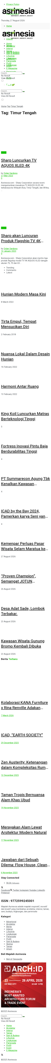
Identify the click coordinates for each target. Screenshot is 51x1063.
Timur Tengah (17, 106)
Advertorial (11, 921)
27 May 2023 (7, 175)
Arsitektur (10, 46)
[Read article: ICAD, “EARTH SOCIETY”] (25, 722)
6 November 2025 (9, 872)
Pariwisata (11, 61)
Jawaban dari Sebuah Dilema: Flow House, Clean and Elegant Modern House (24, 864)
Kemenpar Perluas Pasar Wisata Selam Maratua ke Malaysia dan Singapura (23, 548)
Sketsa (9, 944)
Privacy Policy (12, 4)
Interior (9, 48)
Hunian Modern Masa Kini (23, 294)
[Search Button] (23, 73)
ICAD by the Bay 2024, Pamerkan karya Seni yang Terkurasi (24, 516)
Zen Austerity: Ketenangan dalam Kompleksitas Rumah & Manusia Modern (25, 767)
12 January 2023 (8, 251)
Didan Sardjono (11, 173)
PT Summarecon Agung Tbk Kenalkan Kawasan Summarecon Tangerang (25, 483)
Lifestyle (10, 56)
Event (8, 66)
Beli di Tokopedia (14, 959)
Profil (8, 63)
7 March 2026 (7, 715)
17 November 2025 (10, 840)
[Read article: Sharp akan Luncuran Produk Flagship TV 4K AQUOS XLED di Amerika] (25, 210)
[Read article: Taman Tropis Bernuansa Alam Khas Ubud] (25, 782)
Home (9, 26)
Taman (9, 51)
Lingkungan (11, 65)
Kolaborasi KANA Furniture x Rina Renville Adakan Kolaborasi (24, 707)
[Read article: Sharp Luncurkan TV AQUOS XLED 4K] (25, 134)
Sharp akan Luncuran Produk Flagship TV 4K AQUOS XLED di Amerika (22, 240)
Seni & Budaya (12, 52)
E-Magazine (11, 68)
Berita (3, 152)
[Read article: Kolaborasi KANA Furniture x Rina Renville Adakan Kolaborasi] (25, 679)
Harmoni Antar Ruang (20, 386)
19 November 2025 (10, 807)
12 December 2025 (10, 775)
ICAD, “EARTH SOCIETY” (22, 735)
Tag (8, 106)
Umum (9, 949)
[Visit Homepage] (18, 16)
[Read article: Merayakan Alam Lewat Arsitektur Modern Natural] (25, 815)
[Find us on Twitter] (2, 25)
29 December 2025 (10, 743)
